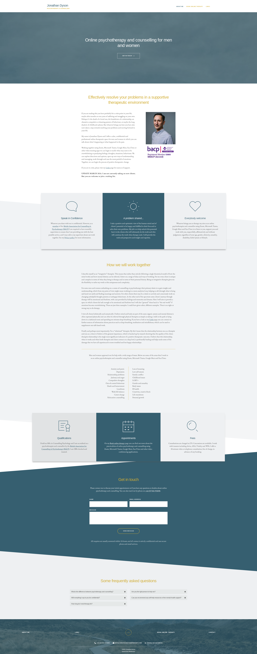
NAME (91, 499)
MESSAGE (92, 510)
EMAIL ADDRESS (135, 499)
